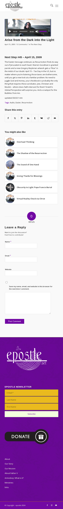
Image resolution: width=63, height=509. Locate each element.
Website (8, 269)
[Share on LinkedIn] (28, 118)
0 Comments (22, 44)
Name (8, 241)
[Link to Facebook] (47, 505)
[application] (28, 31)
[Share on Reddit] (48, 118)
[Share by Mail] (55, 118)
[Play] (9, 31)
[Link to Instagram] (52, 505)
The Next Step (36, 44)
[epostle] (26, 6)
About (7, 459)
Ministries (9, 482)
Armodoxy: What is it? (14, 478)
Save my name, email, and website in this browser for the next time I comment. (30, 287)
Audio (12, 102)
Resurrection (27, 102)
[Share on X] (15, 118)
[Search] (50, 6)
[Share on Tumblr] (35, 118)
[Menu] (56, 5)
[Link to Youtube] (56, 505)
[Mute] (36, 31)
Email (8, 255)
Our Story (9, 463)
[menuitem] (50, 6)
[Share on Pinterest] (21, 118)
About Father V (11, 473)
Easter (18, 102)
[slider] (43, 31)
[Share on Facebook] (8, 118)
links (7, 487)
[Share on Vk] (41, 118)
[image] (28, 27)
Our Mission (10, 468)
